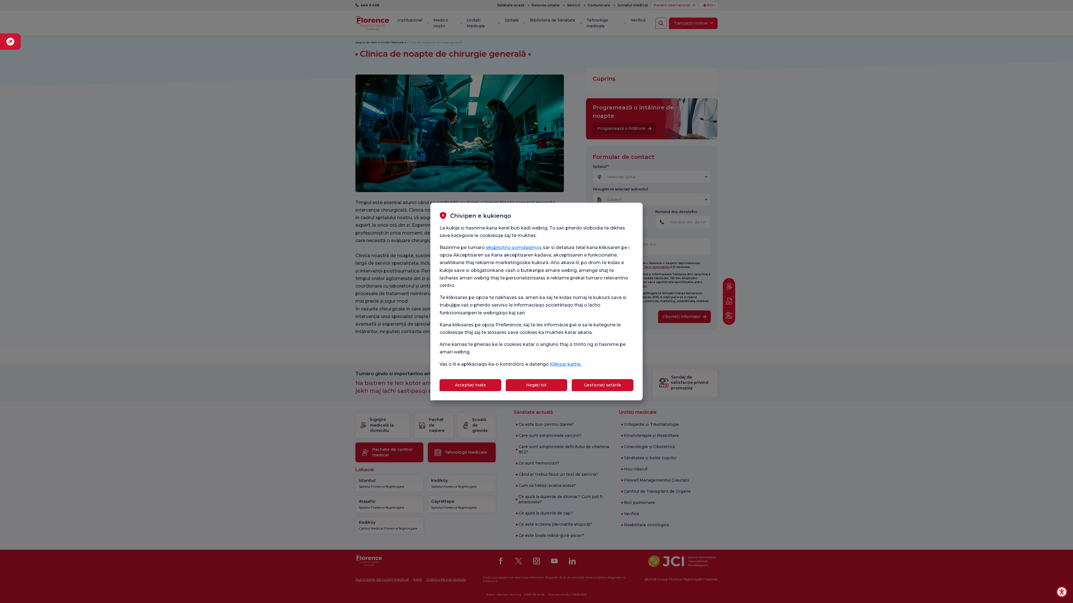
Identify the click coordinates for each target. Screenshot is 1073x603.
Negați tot (536, 384)
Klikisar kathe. (565, 364)
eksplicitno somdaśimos (514, 247)
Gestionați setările (602, 384)
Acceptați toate (470, 384)
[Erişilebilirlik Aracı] (1061, 591)
